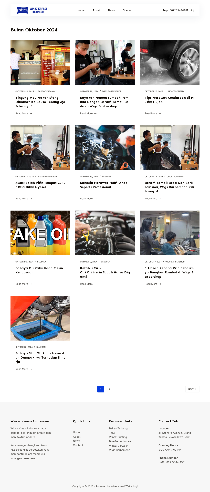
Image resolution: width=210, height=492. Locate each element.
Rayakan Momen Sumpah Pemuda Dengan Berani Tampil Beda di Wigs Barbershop (104, 102)
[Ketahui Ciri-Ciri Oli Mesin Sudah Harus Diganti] (105, 233)
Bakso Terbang (46, 91)
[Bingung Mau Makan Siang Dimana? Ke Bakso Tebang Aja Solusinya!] (40, 62)
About (96, 10)
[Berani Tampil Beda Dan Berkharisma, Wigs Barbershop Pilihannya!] (170, 147)
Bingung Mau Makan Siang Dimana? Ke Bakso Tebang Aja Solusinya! (40, 102)
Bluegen (106, 176)
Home (81, 10)
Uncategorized (175, 91)
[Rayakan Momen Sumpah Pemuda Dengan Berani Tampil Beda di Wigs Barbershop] (105, 62)
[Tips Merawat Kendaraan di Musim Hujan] (170, 62)
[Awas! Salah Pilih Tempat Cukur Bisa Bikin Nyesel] (40, 147)
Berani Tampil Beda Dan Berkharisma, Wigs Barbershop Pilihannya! (169, 187)
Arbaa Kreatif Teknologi (124, 486)
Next (191, 389)
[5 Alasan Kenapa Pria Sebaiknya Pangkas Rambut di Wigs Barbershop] (170, 233)
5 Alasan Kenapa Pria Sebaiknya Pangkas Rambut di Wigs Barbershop (169, 272)
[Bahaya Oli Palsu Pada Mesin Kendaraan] (40, 233)
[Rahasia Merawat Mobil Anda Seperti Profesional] (105, 147)
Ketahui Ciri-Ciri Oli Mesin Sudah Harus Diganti (105, 272)
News (111, 10)
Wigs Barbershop (111, 91)
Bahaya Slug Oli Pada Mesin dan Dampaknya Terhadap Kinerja (40, 357)
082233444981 (179, 10)
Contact (128, 10)
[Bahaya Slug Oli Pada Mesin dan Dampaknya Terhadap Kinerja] (40, 318)
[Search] (192, 10)
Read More (21, 114)
